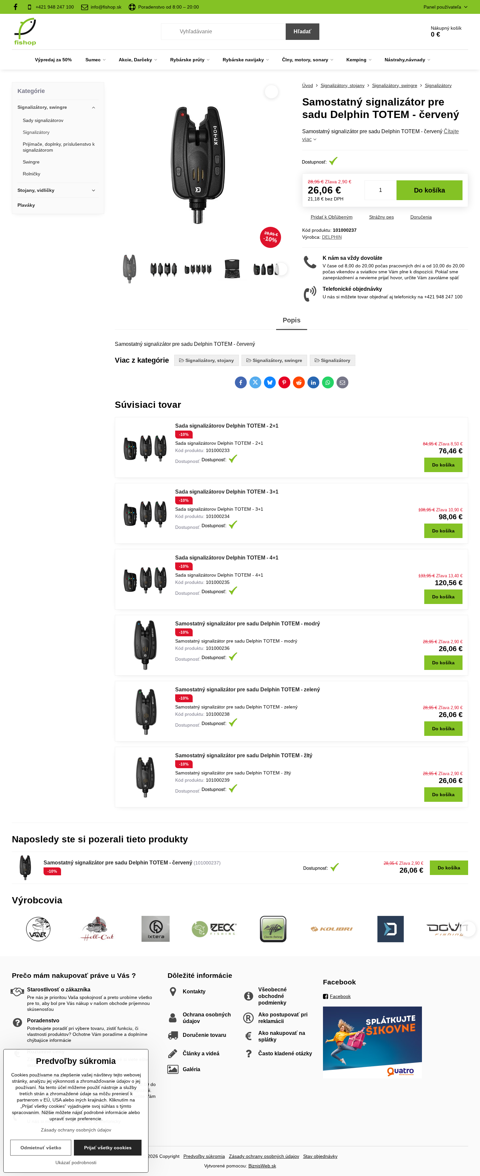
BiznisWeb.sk (262, 1165)
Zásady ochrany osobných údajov (264, 1156)
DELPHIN (332, 237)
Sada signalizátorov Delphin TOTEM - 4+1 (226, 557)
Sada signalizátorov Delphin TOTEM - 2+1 (226, 426)
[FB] (17, 7)
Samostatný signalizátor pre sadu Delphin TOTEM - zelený (247, 689)
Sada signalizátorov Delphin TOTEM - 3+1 (226, 492)
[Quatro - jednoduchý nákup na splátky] (372, 1076)
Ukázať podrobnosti (75, 1162)
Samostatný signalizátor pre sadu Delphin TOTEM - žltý (243, 755)
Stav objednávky (320, 1156)
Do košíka (429, 190)
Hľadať (302, 31)
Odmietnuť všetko (40, 1147)
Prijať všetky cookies (108, 1147)
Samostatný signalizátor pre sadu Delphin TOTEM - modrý (247, 623)
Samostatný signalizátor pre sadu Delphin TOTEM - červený (118, 862)
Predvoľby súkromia (204, 1156)
